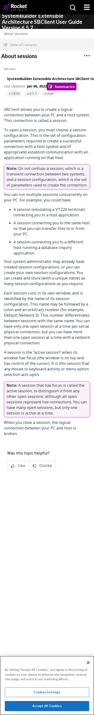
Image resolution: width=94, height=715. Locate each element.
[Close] (88, 662)
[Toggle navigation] (87, 7)
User (50, 93)
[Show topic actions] (87, 55)
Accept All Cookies (46, 706)
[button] (47, 45)
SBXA (15, 93)
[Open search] (72, 7)
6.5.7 (33, 93)
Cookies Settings (47, 692)
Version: (10, 69)
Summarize (65, 86)
